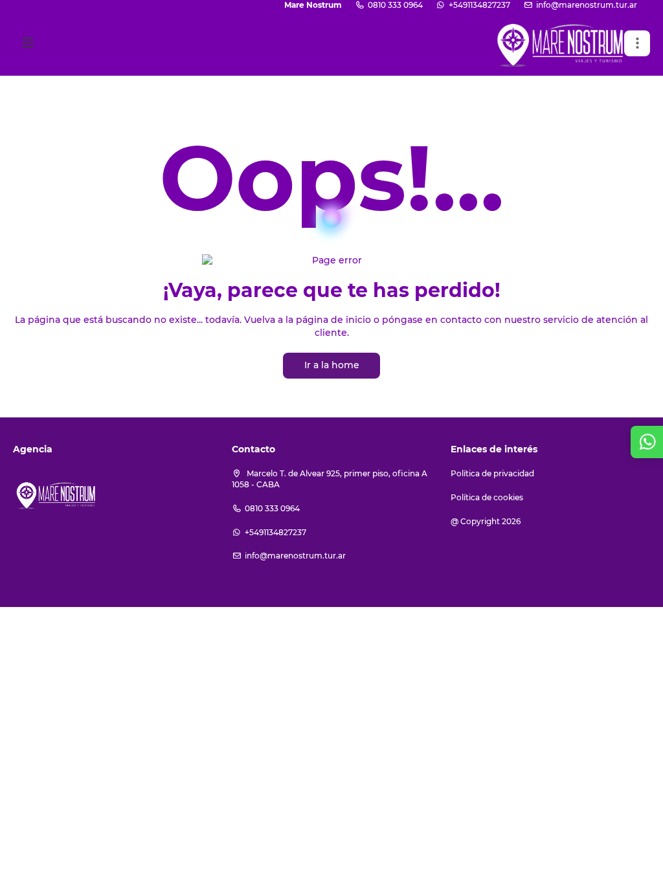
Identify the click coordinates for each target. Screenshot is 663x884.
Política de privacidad (492, 473)
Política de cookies (487, 497)
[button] (637, 43)
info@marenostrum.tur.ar (586, 5)
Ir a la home (331, 365)
